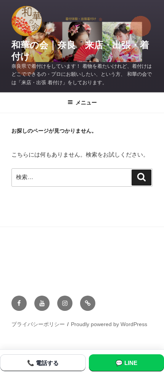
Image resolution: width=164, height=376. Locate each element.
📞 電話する (43, 363)
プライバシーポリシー (38, 324)
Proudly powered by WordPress (109, 324)
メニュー (86, 102)
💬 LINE (126, 363)
